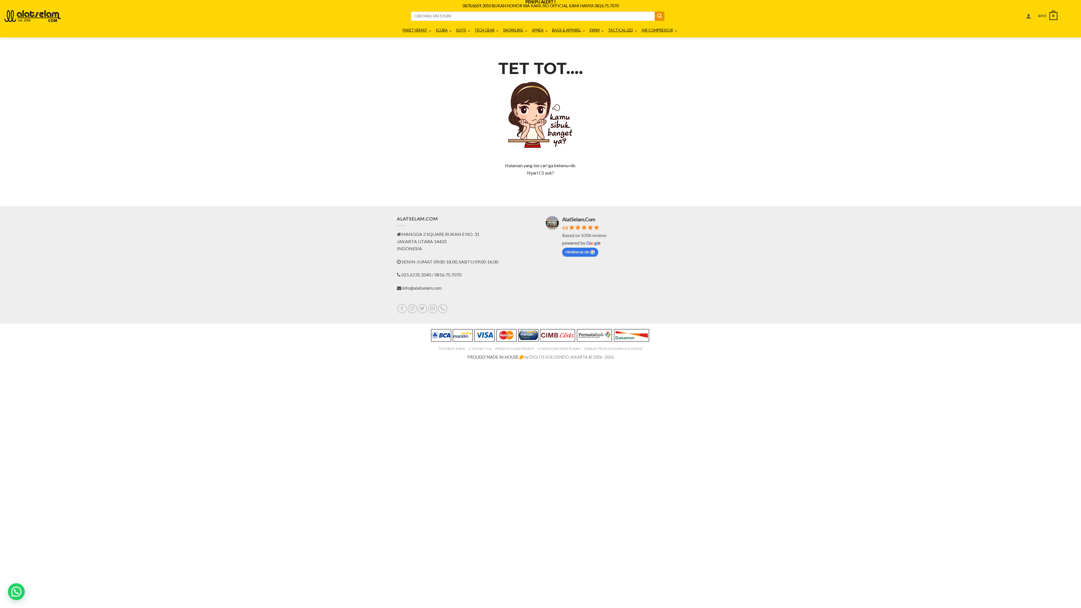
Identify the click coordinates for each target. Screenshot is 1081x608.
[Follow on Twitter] (422, 308)
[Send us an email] (432, 308)
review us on (577, 251)
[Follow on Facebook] (402, 308)
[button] (1028, 16)
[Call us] (442, 308)
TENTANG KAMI (451, 349)
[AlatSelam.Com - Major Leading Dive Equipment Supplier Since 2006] (32, 16)
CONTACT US (480, 349)
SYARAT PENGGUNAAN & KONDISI (613, 349)
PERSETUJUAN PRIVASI (514, 349)
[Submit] (659, 16)
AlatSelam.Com (578, 219)
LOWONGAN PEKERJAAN (559, 349)
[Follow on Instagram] (412, 308)
